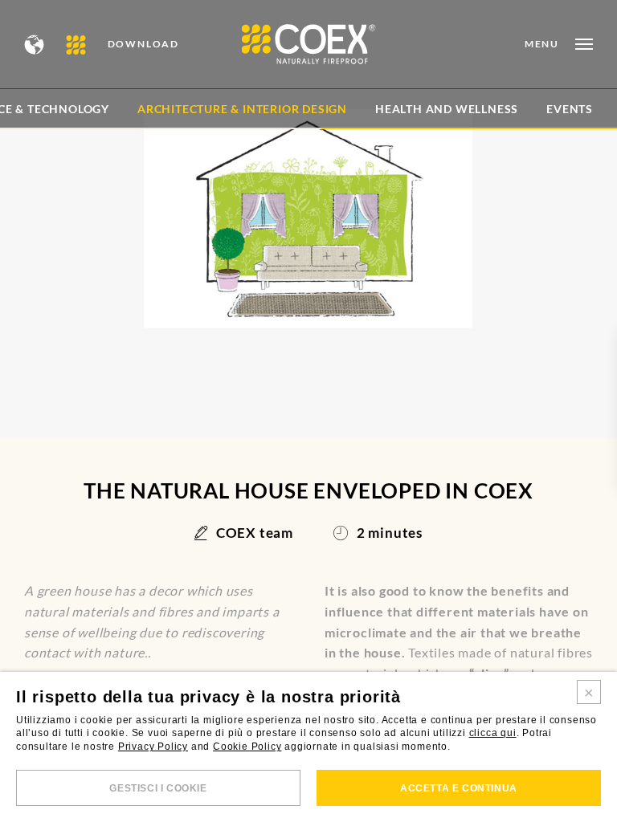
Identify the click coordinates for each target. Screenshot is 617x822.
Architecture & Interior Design (242, 109)
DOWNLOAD (143, 44)
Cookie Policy (247, 746)
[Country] (35, 45)
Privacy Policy (153, 746)
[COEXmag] (77, 45)
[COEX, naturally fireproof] (309, 44)
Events (569, 109)
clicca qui (493, 733)
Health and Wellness (446, 109)
